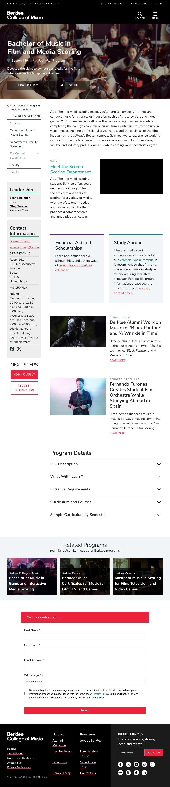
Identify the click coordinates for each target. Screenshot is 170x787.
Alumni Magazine (59, 743)
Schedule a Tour (88, 764)
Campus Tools (139, 3)
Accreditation (15, 753)
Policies (12, 749)
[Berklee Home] (25, 737)
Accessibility (14, 763)
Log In (158, 3)
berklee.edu (15, 3)
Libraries (58, 734)
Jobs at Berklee (91, 740)
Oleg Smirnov (19, 206)
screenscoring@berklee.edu (27, 247)
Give (120, 3)
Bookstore (87, 734)
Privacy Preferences (19, 767)
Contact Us (88, 773)
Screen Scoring (27, 116)
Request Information (24, 388)
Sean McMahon (20, 198)
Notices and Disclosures (21, 758)
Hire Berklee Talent (89, 753)
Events (14, 172)
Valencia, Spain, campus (136, 260)
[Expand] (159, 464)
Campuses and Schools (44, 3)
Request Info (70, 85)
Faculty (14, 165)
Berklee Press (62, 751)
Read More (117, 360)
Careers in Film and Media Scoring (22, 132)
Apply (107, 3)
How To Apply (28, 85)
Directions (59, 762)
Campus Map (61, 773)
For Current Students (17, 155)
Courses (15, 123)
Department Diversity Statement (24, 144)
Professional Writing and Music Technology (25, 107)
